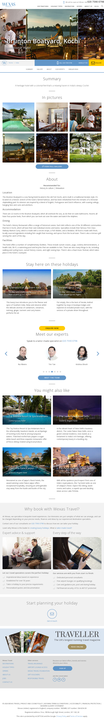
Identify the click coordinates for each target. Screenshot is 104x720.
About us (6, 675)
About (49, 69)
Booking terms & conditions (56, 704)
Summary (29, 69)
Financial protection (91, 704)
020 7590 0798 (69, 340)
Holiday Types (8, 667)
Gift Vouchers (34, 675)
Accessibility (75, 704)
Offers (5, 671)
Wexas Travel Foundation (39, 671)
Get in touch (52, 621)
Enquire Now (52, 328)
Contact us (7, 682)
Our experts (60, 69)
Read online (77, 647)
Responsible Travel (36, 678)
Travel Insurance (35, 664)
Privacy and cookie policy (32, 704)
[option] (52, 34)
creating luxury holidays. (40, 528)
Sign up (62, 668)
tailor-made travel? (64, 528)
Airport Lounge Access (37, 667)
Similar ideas (73, 69)
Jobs (4, 678)
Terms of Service (76, 716)
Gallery (40, 69)
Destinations (8, 664)
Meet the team (52, 378)
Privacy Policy (61, 716)
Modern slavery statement (52, 706)
